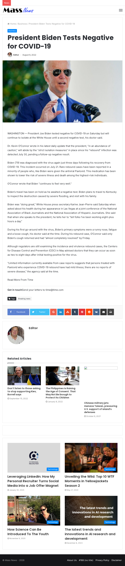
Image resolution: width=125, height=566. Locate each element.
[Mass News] (17, 10)
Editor (16, 55)
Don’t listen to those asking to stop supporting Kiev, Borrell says (24, 391)
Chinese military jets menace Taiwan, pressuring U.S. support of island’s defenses (100, 407)
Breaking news (24, 299)
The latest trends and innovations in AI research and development (90, 534)
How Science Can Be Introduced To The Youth (28, 531)
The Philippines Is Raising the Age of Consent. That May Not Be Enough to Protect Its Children (61, 393)
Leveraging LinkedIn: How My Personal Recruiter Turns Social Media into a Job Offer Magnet (33, 481)
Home (12, 23)
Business (22, 23)
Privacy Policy (102, 560)
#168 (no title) (86, 560)
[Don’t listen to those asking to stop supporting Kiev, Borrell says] (24, 375)
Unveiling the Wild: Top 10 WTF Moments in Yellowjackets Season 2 (89, 481)
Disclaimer (116, 560)
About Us (72, 560)
